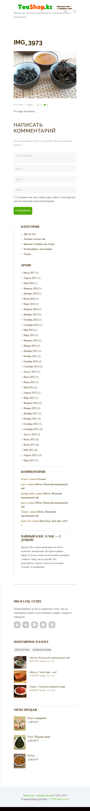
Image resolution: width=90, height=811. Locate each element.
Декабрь (30, 293)
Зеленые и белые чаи (34, 239)
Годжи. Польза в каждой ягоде (47, 686)
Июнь (29, 298)
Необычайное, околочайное (38, 249)
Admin (30, 105)
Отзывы (41, 479)
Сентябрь (31, 325)
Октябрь (30, 319)
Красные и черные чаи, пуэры (39, 244)
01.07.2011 (18, 105)
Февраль (30, 288)
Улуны (27, 254)
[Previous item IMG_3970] (29, 74)
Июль (29, 272)
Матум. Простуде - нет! (43, 672)
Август (30, 371)
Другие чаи (29, 234)
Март (29, 304)
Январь (30, 345)
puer (44, 661)
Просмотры (22, 650)
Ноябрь (30, 356)
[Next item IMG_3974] (60, 74)
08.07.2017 (34, 661)
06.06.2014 (34, 690)
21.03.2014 (34, 676)
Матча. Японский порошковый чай (50, 657)
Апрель (30, 278)
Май (28, 283)
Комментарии (42, 650)
